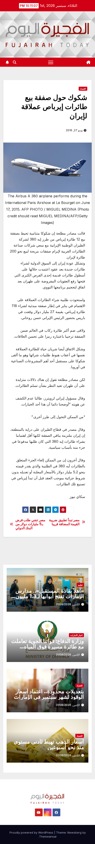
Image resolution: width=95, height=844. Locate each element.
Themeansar (48, 836)
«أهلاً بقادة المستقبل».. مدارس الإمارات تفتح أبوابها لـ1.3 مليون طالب (49, 596)
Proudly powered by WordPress (32, 832)
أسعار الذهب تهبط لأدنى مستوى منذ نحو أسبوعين (49, 744)
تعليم (80, 585)
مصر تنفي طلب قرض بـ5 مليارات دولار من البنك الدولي (30, 524)
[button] (14, 62)
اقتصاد (83, 88)
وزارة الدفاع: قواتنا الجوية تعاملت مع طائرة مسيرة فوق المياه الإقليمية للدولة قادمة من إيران (47, 646)
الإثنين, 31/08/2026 (68, 604)
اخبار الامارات (76, 635)
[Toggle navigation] (51, 62)
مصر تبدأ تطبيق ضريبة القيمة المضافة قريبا (64, 522)
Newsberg (74, 832)
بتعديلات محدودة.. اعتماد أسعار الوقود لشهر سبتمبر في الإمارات (49, 694)
